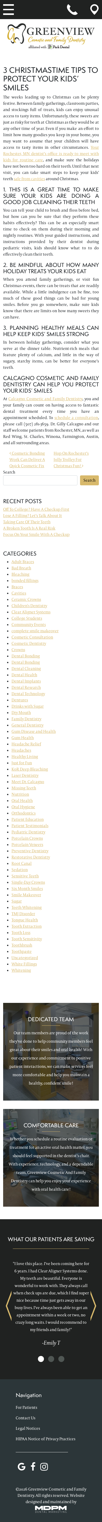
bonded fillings (25, 580)
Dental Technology (28, 693)
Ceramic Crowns (26, 599)
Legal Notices (28, 1428)
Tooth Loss (21, 932)
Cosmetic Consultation (32, 637)
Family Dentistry (26, 719)
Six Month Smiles (27, 888)
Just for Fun (22, 763)
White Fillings (24, 964)
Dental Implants (26, 681)
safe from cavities (29, 179)
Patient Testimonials (30, 825)
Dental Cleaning (26, 668)
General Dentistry (27, 725)
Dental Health (24, 675)
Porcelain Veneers (27, 844)
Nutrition (20, 794)
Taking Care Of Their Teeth (26, 522)
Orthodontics (24, 813)
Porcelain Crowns (27, 838)
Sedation (20, 869)
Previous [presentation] (9, 1306)
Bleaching (20, 574)
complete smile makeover (35, 631)
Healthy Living (25, 756)
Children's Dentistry (29, 605)
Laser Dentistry (25, 775)
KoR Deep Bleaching (30, 769)
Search (9, 472)
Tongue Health (25, 920)
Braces (17, 587)
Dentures (20, 700)
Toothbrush (22, 945)
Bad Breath (21, 568)
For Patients (26, 1407)
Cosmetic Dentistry (29, 643)
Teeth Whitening (27, 907)
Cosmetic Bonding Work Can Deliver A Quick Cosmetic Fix (27, 459)
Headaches (21, 750)
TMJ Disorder (23, 913)
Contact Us (25, 1418)
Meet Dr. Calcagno (28, 781)
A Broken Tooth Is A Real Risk (29, 528)
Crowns (18, 649)
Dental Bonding (26, 656)
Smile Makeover (26, 895)
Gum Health (23, 737)
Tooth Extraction (27, 926)
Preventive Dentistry (30, 851)
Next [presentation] (93, 1306)
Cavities (19, 593)
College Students (27, 618)
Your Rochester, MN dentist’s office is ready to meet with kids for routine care (51, 154)
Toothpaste (22, 951)
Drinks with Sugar (28, 706)
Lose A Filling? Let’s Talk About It (32, 515)
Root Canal (22, 863)
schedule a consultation (76, 417)
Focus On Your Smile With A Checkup (36, 534)
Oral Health (22, 800)
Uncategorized (25, 957)
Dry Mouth (21, 712)
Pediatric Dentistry (28, 832)
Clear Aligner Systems (31, 612)
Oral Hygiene (23, 807)
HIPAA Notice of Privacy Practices (45, 1439)
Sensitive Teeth (25, 876)
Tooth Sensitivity (27, 939)
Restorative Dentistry (31, 857)
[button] (41, 1359)
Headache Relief (26, 744)
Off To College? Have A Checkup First (36, 509)
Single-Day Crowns (28, 882)
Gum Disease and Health (34, 731)
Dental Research (26, 687)
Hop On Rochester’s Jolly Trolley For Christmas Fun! (71, 459)
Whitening (21, 970)
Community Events (29, 624)
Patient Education (28, 819)
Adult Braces (23, 561)
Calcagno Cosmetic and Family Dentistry (45, 399)
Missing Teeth (24, 788)
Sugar (17, 901)
